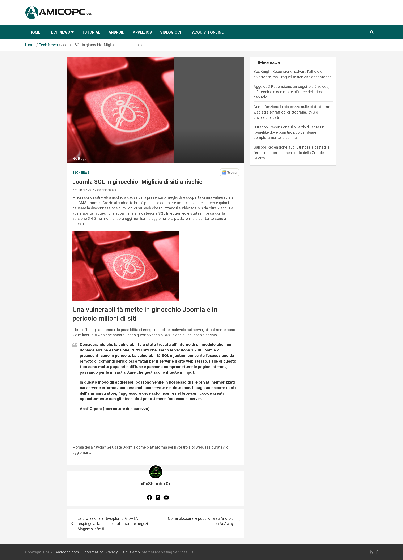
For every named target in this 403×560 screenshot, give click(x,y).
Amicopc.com (67, 552)
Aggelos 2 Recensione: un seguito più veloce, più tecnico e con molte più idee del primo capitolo (291, 91)
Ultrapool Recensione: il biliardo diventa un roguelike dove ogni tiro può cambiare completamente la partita (289, 132)
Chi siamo (131, 552)
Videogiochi (172, 32)
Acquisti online (208, 32)
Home (34, 32)
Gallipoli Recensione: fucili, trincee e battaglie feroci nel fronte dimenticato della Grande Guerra (292, 152)
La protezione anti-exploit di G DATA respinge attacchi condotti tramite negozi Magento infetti (113, 523)
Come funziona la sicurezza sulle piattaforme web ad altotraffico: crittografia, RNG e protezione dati (292, 111)
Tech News (59, 32)
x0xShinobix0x (106, 190)
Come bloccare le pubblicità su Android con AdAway (201, 521)
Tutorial (91, 32)
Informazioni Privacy (100, 552)
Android (116, 32)
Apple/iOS (142, 32)
